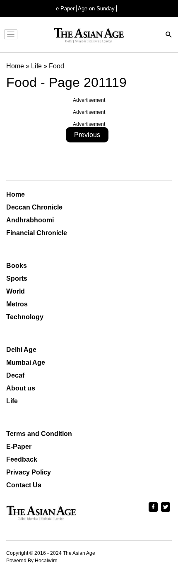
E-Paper (18, 446)
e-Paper (65, 8)
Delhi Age (21, 349)
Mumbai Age (25, 362)
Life (12, 401)
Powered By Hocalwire (32, 561)
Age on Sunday (96, 8)
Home (15, 194)
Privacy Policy (28, 472)
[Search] (169, 35)
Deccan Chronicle (34, 207)
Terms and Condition (39, 433)
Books (16, 265)
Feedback (21, 459)
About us (20, 388)
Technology (24, 316)
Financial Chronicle (36, 232)
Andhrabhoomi (30, 220)
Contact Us (23, 485)
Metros (17, 304)
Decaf (15, 375)
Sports (16, 278)
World (15, 291)
